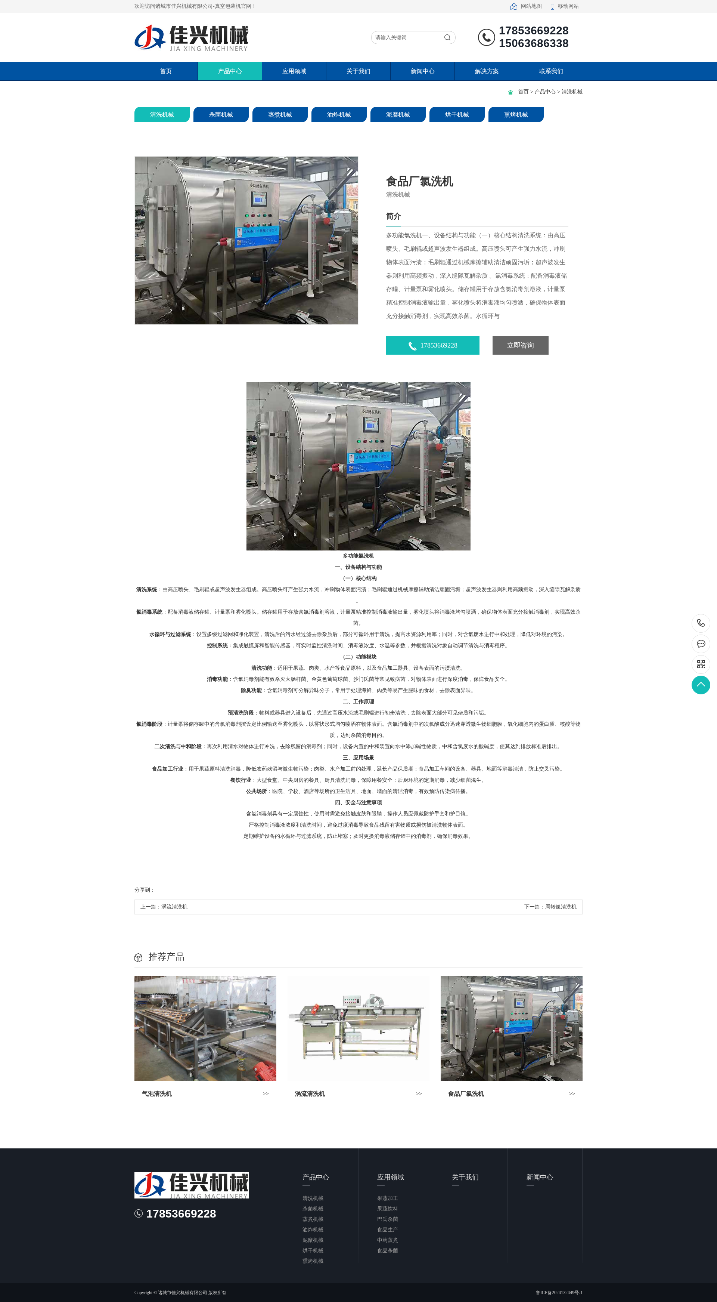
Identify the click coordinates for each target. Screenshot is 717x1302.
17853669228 (438, 345)
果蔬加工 (387, 1198)
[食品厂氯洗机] (512, 1028)
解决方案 (487, 71)
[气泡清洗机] (205, 1028)
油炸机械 (339, 114)
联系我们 (551, 71)
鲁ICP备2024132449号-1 (559, 1292)
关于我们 (358, 71)
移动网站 (568, 6)
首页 (166, 71)
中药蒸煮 (387, 1240)
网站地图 (531, 6)
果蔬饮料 (387, 1209)
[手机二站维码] (701, 664)
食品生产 (387, 1229)
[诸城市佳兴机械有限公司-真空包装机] (191, 37)
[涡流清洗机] (358, 1028)
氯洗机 (366, 556)
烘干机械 (457, 114)
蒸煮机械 (280, 114)
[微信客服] (701, 644)
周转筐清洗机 (561, 907)
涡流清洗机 (174, 907)
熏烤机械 (516, 114)
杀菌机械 (221, 114)
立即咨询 (520, 345)
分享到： (144, 890)
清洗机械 (572, 92)
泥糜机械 (398, 114)
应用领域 (294, 71)
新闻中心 (423, 71)
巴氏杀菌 (387, 1219)
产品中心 (230, 71)
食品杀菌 (387, 1250)
